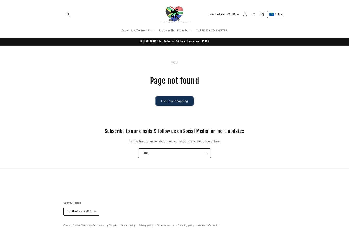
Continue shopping (174, 101)
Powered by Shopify (106, 225)
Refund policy (128, 225)
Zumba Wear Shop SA (84, 225)
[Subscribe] (206, 153)
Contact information (208, 225)
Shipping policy (186, 225)
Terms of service (165, 225)
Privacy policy (146, 225)
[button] (67, 14)
